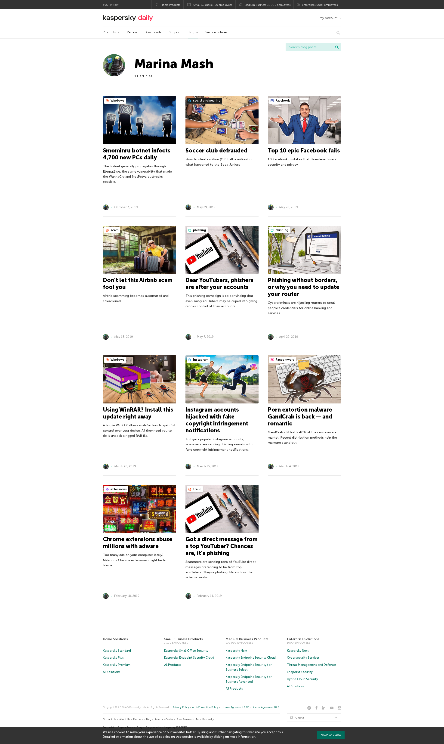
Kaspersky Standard (117, 650)
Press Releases (184, 719)
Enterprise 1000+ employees (320, 4)
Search (337, 47)
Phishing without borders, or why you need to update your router (303, 287)
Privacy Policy (181, 707)
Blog (191, 32)
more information (242, 736)
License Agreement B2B (265, 707)
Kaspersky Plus (113, 657)
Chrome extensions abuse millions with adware (137, 542)
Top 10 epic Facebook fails (304, 150)
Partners (138, 719)
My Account (328, 18)
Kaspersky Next (236, 650)
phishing (199, 230)
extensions (118, 489)
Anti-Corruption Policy (205, 707)
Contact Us (109, 719)
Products (109, 32)
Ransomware (284, 359)
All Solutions (111, 672)
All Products (172, 664)
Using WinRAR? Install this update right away (138, 413)
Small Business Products (183, 639)
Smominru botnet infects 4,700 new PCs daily (136, 154)
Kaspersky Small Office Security (186, 650)
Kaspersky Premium (116, 664)
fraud (196, 489)
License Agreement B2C (235, 707)
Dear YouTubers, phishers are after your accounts (219, 283)
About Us (124, 719)
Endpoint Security (300, 672)
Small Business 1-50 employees (212, 4)
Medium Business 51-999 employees (267, 4)
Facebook (282, 100)
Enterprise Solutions (303, 639)
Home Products (170, 4)
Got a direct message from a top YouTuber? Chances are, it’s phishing (221, 546)
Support (174, 32)
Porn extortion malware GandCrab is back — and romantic (300, 416)
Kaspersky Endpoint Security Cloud (189, 657)
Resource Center (163, 719)
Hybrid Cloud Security (302, 679)
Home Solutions (115, 639)
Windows (117, 100)
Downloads (153, 32)
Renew (132, 32)
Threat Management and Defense (311, 664)
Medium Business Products (247, 639)
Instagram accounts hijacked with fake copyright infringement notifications (216, 420)
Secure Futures (216, 32)
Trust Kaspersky (205, 719)
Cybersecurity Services (303, 657)
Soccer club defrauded (216, 150)
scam (114, 230)
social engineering (206, 100)
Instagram (200, 359)
